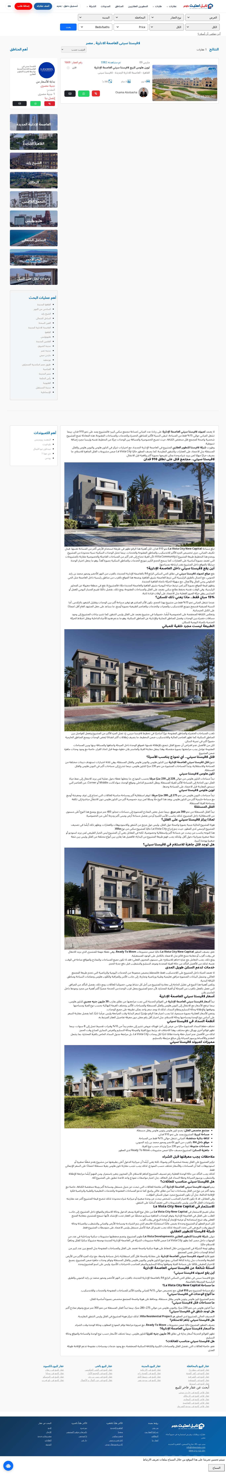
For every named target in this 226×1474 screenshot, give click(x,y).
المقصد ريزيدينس (42, 439)
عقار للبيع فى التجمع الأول (100, 1373)
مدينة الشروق (44, 345)
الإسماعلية (46, 392)
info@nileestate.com (195, 1447)
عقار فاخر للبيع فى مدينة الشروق (193, 1406)
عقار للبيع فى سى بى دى (100, 1376)
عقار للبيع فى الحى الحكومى (98, 1369)
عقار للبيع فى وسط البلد (149, 1376)
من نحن (155, 1428)
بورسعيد (47, 359)
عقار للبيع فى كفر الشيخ (197, 1373)
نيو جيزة (83, 1428)
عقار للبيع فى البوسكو (53, 1376)
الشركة (92, 6)
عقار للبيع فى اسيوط (199, 1383)
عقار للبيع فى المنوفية (198, 1380)
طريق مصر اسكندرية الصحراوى (36, 364)
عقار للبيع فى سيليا (55, 1373)
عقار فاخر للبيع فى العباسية (196, 1402)
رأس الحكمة (45, 378)
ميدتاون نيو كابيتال (42, 448)
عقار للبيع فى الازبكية (150, 1369)
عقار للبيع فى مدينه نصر (149, 1380)
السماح (216, 1468)
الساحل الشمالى (43, 318)
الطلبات (48, 1440)
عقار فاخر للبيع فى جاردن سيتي (194, 1392)
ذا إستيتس (83, 1436)
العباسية (47, 369)
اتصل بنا (155, 1440)
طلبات (158, 6)
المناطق (119, 6)
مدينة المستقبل (43, 387)
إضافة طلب (23, 6)
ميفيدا (120, 1432)
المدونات (105, 6)
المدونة (48, 1444)
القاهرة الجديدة (44, 304)
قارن (74, 67)
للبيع (49, 1428)
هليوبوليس (46, 336)
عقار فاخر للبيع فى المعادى (196, 1399)
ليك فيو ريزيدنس (116, 1440)
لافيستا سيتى (105, 72)
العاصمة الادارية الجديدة (127, 72)
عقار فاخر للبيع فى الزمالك (196, 1395)
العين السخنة (45, 322)
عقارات (173, 6)
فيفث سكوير (117, 1436)
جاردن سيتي (45, 355)
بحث (68, 27)
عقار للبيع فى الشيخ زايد (149, 1373)
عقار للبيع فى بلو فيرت (53, 1380)
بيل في (84, 1440)
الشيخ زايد (46, 313)
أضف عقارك (43, 6)
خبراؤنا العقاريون (151, 1432)
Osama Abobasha (126, 92)
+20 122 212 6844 (197, 1450)
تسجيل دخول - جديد (67, 6)
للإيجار (48, 1432)
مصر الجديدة (45, 373)
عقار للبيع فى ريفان (54, 1369)
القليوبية (47, 382)
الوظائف (154, 1436)
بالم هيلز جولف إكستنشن (76, 1432)
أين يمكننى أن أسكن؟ (209, 34)
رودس (48, 458)
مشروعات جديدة (44, 1436)
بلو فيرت (47, 444)
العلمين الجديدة (43, 341)
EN (9, 6)
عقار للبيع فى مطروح (199, 1369)
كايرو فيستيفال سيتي (114, 1444)
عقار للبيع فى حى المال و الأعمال (96, 1380)
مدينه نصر (46, 350)
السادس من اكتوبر (42, 309)
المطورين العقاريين (138, 6)
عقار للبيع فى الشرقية (198, 1376)
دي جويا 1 (46, 453)
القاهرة (146, 72)
